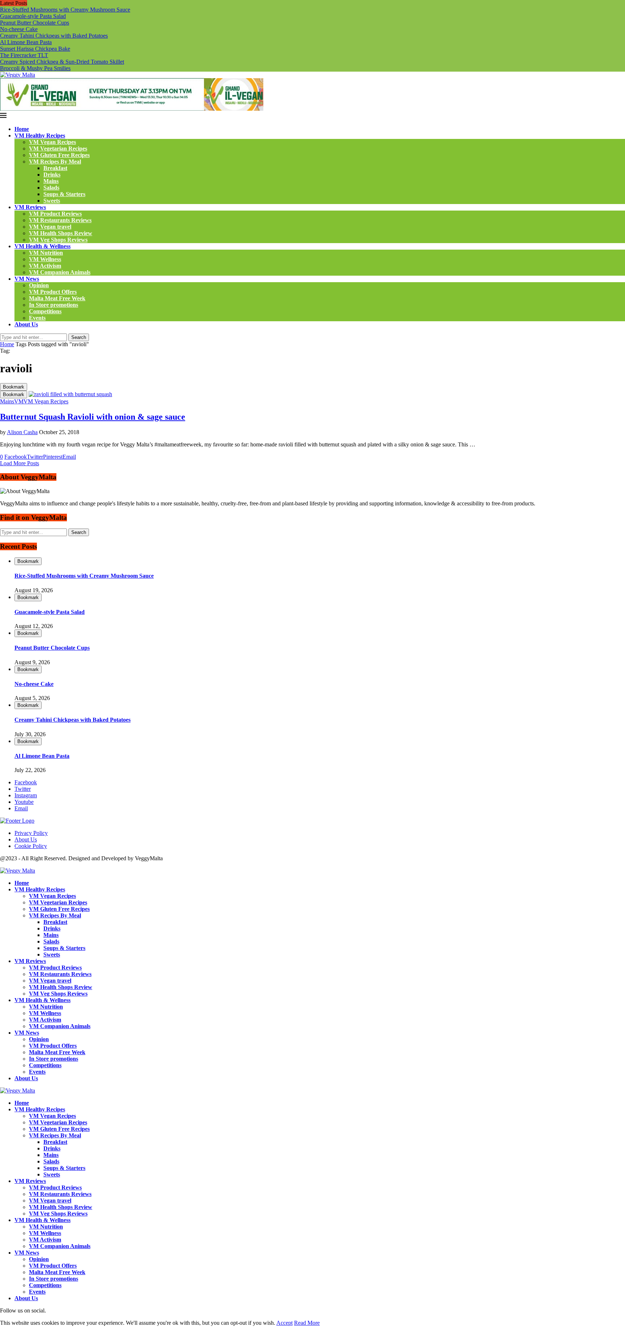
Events (37, 318)
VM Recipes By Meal (55, 161)
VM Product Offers (53, 292)
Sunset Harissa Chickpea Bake (35, 49)
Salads (51, 187)
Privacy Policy (31, 833)
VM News (26, 279)
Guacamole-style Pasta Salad (33, 16)
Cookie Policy (30, 846)
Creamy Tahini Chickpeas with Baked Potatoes (54, 36)
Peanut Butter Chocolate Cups (34, 23)
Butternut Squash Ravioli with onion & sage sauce (92, 416)
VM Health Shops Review (60, 233)
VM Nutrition (46, 253)
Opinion (39, 285)
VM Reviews (30, 207)
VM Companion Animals (59, 272)
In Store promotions (53, 305)
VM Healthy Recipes (39, 135)
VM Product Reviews (55, 214)
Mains (51, 181)
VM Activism (45, 266)
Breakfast (55, 168)
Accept (284, 1323)
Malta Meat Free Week (57, 298)
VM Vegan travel (50, 227)
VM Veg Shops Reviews (58, 240)
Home (21, 129)
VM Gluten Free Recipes (59, 155)
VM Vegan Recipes (52, 142)
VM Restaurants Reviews (60, 220)
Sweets (51, 201)
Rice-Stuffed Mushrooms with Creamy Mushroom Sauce (65, 10)
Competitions (45, 311)
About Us (26, 324)
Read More (307, 1323)
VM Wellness (45, 259)
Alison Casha (22, 432)
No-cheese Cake (19, 29)
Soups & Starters (64, 194)
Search (78, 337)
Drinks (51, 174)
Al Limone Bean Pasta (26, 42)
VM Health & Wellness (42, 246)
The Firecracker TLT (24, 55)
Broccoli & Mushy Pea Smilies (35, 68)
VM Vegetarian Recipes (58, 148)
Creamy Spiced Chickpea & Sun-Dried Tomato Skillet (62, 62)
